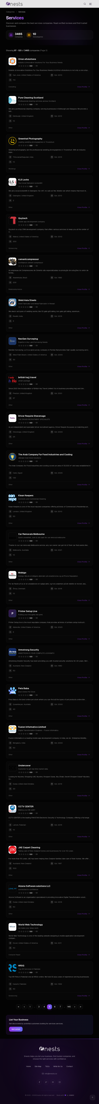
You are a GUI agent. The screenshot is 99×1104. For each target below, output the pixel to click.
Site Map (38, 1066)
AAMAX (71, 1095)
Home (28, 1066)
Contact (69, 1066)
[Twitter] (46, 1082)
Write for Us (58, 1066)
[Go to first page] (18, 1006)
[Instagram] (59, 1082)
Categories (10, 12)
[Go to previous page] (24, 1006)
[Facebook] (39, 1082)
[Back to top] (92, 1097)
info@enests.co (51, 1074)
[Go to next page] (74, 1006)
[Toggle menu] (90, 3)
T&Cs (47, 1066)
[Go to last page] (80, 1006)
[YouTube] (52, 1082)
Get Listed (15, 1029)
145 (69, 1006)
